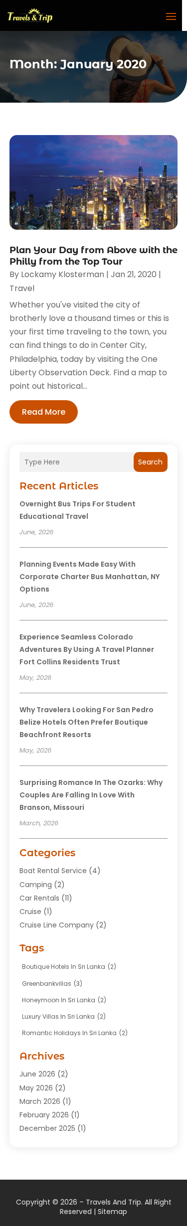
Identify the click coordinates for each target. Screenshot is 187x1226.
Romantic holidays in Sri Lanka (75, 1033)
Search (150, 462)
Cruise (30, 912)
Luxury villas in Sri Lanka (64, 1016)
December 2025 (47, 1128)
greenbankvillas (52, 983)
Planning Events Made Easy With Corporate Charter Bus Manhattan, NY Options (89, 576)
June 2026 (37, 1074)
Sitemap (112, 1212)
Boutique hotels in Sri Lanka (69, 966)
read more (43, 412)
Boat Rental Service (53, 871)
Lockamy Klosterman (62, 274)
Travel (21, 288)
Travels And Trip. (114, 1202)
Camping (35, 885)
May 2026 (36, 1088)
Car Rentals (39, 898)
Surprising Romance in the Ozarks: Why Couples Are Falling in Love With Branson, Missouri (91, 794)
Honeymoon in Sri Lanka (64, 1000)
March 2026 (39, 1101)
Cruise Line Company (56, 925)
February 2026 (44, 1115)
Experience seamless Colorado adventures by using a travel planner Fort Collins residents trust (86, 649)
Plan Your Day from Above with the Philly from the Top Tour (93, 256)
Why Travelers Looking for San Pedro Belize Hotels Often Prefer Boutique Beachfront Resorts (86, 722)
